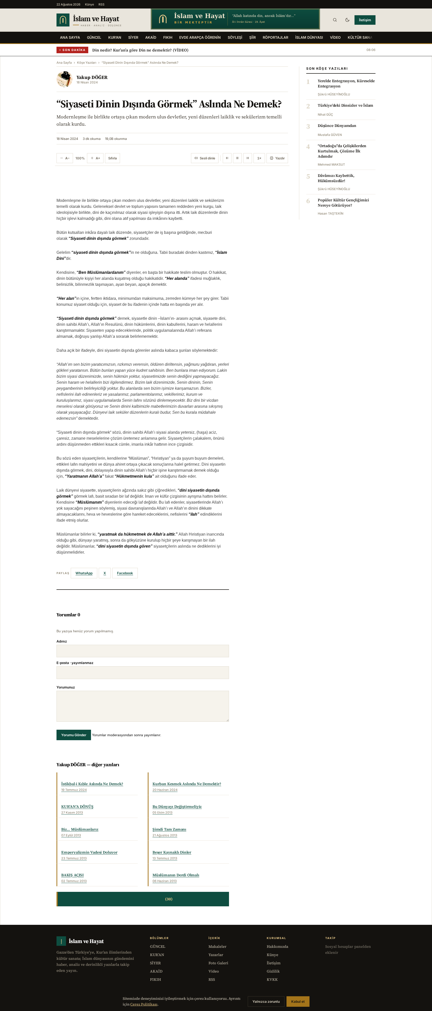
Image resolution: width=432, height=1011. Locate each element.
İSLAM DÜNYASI (309, 37)
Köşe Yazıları (86, 62)
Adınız (61, 641)
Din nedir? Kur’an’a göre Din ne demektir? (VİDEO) (140, 50)
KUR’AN (114, 37)
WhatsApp (84, 573)
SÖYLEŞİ (235, 37)
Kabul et (298, 1002)
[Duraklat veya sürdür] (237, 158)
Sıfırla (112, 158)
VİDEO (335, 37)
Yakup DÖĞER (92, 77)
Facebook (125, 573)
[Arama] (335, 20)
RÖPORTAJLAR (275, 37)
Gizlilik (273, 971)
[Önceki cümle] (227, 158)
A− (67, 158)
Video (213, 971)
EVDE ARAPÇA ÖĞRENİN (200, 37)
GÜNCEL (94, 37)
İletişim (365, 20)
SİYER (133, 37)
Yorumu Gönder (73, 735)
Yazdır (280, 158)
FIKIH (167, 37)
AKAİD (150, 37)
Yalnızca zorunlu (266, 1002)
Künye (89, 4)
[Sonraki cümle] (247, 158)
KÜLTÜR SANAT (361, 37)
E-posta (75, 663)
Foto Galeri (218, 963)
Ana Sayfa (70, 37)
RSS (101, 4)
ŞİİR (252, 37)
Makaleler (217, 946)
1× (259, 158)
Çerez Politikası (144, 1004)
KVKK (272, 979)
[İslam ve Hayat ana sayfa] (98, 20)
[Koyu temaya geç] (347, 20)
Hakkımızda (277, 946)
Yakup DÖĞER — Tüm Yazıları (143, 899)
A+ (98, 158)
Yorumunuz (65, 687)
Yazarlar (215, 954)
